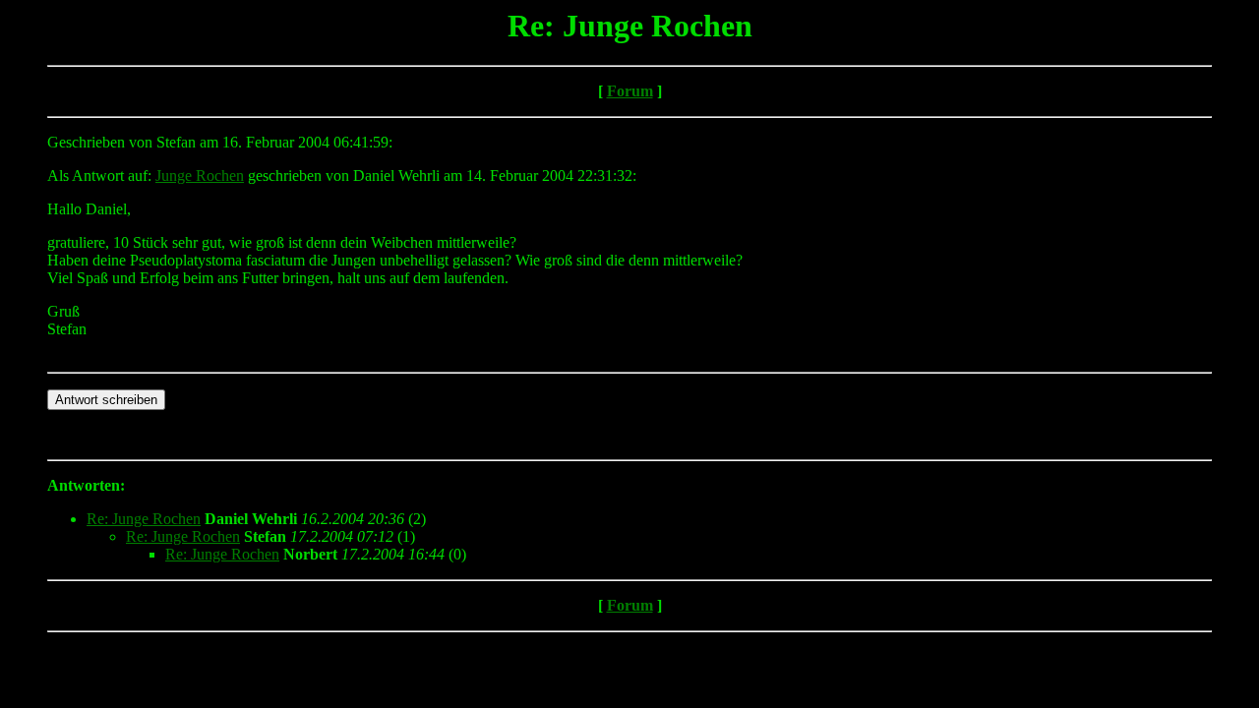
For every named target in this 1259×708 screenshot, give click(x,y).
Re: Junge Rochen (144, 518)
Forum (630, 91)
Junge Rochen (199, 175)
